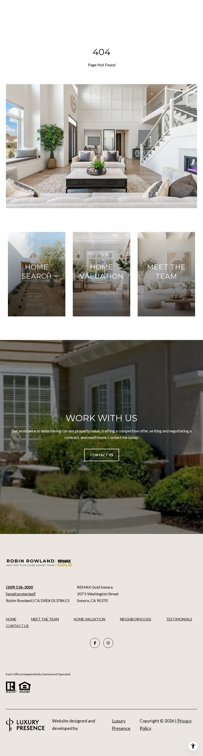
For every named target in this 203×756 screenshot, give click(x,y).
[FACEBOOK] (95, 643)
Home (11, 619)
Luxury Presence (121, 724)
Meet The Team (45, 619)
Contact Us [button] (101, 455)
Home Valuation (89, 619)
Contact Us (17, 626)
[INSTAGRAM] (108, 643)
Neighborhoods (135, 619)
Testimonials (179, 619)
